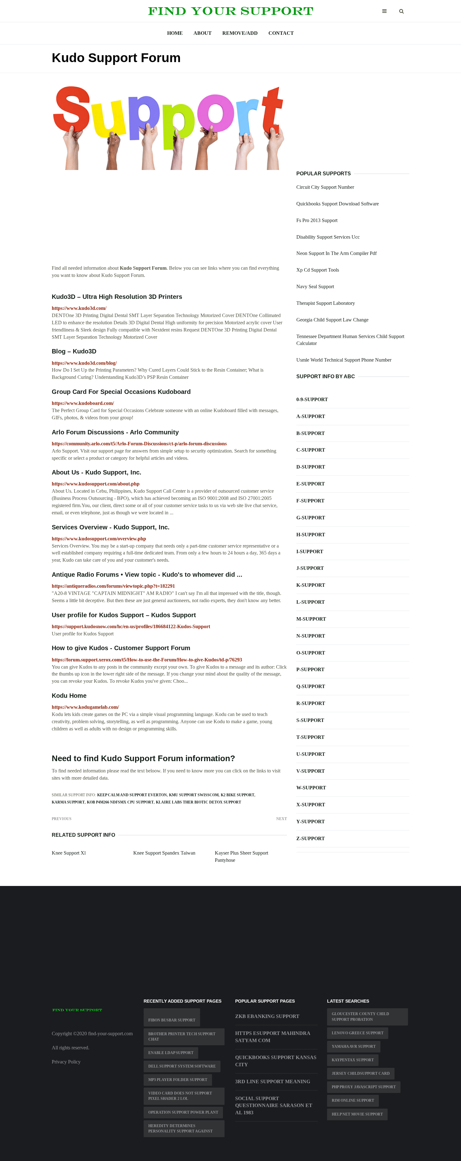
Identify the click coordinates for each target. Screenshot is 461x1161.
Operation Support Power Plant (183, 1112)
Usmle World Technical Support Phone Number (343, 360)
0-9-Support (312, 399)
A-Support (310, 416)
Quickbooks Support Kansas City (275, 1061)
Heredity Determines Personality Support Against (180, 1128)
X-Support (310, 804)
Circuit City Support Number (325, 187)
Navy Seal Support (315, 286)
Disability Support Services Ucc (328, 237)
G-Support (310, 517)
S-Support (310, 720)
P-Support (310, 669)
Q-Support (310, 686)
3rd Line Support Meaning (272, 1081)
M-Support (311, 619)
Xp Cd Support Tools (317, 270)
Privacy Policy (66, 1061)
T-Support (310, 737)
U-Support (310, 754)
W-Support (311, 787)
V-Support (310, 771)
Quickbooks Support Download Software (337, 203)
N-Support (310, 636)
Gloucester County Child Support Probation (360, 1016)
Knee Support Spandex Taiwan (164, 853)
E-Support (310, 483)
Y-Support (310, 821)
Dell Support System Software (182, 1066)
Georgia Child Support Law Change (332, 319)
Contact (281, 33)
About (202, 33)
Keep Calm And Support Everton (132, 795)
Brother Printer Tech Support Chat (181, 1037)
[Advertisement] (169, 221)
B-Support (310, 433)
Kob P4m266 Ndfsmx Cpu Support (120, 802)
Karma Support (68, 802)
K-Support (310, 585)
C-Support (310, 450)
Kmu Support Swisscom (194, 795)
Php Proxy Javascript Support (364, 1087)
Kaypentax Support (353, 1060)
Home (175, 33)
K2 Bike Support (237, 795)
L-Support (310, 602)
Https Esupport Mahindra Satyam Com (272, 1037)
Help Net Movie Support (357, 1114)
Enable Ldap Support (170, 1053)
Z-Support (310, 838)
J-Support (310, 568)
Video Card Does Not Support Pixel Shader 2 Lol (180, 1096)
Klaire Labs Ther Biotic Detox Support (198, 802)
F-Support (310, 500)
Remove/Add (240, 33)
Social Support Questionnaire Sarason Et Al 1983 (273, 1106)
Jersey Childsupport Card (361, 1073)
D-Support (310, 466)
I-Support (309, 551)
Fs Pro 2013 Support (316, 220)
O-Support (310, 652)
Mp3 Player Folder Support (177, 1080)
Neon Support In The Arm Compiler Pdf (336, 253)
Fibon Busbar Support (171, 1020)
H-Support (310, 534)
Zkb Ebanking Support (267, 1016)
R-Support (310, 703)
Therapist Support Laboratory (325, 303)
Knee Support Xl (69, 853)
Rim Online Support (353, 1100)
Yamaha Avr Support (354, 1046)
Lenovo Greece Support (358, 1033)
